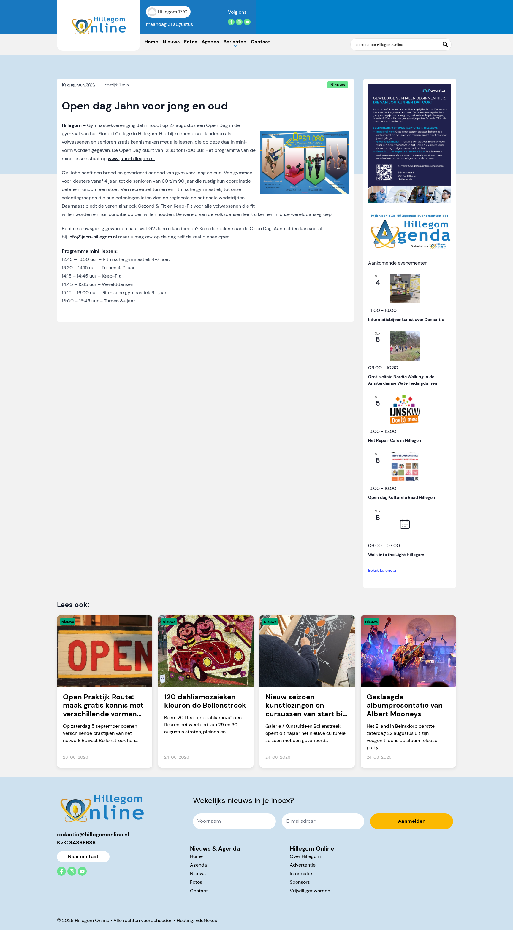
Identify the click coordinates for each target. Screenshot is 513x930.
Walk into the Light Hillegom (396, 554)
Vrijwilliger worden (310, 891)
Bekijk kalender (382, 570)
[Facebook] (231, 22)
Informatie (301, 873)
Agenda (210, 42)
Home (151, 42)
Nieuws (171, 42)
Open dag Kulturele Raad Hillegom (402, 497)
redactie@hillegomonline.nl (93, 834)
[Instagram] (239, 22)
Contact (260, 42)
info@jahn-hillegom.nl (92, 237)
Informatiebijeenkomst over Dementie (406, 319)
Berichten (235, 42)
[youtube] (247, 22)
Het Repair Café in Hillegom (395, 440)
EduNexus (206, 920)
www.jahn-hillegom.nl (131, 158)
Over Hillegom (305, 856)
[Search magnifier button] (445, 44)
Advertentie (303, 865)
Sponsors (300, 882)
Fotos (190, 42)
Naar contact (83, 856)
